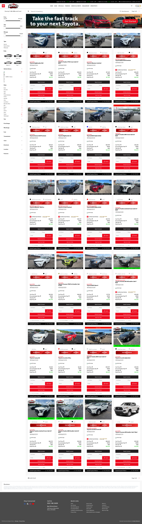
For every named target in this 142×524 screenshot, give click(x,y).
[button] (53, 40)
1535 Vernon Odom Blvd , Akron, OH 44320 (130, 1)
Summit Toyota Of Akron (35, 101)
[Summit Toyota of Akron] (13, 6)
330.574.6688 (81, 1)
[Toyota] (3, 5)
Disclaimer (137, 16)
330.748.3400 (61, 1)
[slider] (5, 21)
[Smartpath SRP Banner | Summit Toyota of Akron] (84, 21)
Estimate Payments (41, 92)
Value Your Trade (41, 95)
